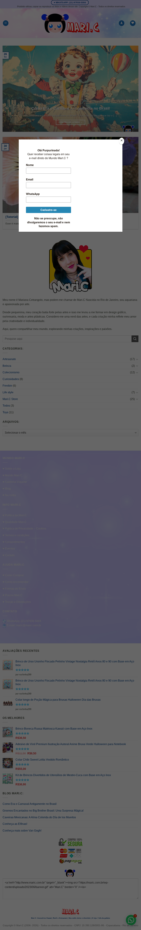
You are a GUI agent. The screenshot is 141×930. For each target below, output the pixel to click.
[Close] (121, 141)
